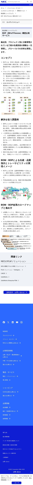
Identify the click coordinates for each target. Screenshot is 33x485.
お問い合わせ (6, 461)
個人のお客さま (7, 364)
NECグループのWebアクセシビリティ (12, 449)
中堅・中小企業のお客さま (10, 360)
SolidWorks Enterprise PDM (9, 280)
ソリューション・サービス (13, 8)
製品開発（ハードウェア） (7, 13)
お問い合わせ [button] (17, 472)
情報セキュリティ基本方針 (9, 453)
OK (15, 483)
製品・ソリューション (9, 376)
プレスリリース (7, 335)
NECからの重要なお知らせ (10, 343)
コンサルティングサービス (7, 10)
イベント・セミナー (8, 339)
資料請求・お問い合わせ (15, 292)
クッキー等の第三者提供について (11, 440)
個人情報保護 (6, 436)
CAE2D (3, 273)
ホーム (2, 8)
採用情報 (5, 418)
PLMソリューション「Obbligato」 (11, 270)
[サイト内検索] (27, 1)
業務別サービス (21, 10)
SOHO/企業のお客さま (9, 392)
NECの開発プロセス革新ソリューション (12, 266)
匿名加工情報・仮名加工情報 (10, 445)
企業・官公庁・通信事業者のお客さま (11, 356)
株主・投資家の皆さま (9, 411)
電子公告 (5, 432)
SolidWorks (4, 277)
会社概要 (5, 407)
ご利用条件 (5, 457)
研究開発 (5, 415)
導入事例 (5, 380)
